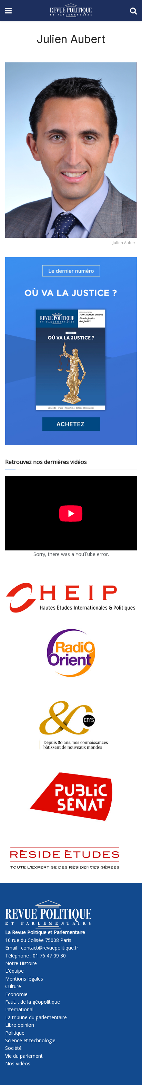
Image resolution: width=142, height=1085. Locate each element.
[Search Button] (133, 10)
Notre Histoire (21, 963)
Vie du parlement (24, 1056)
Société (13, 1048)
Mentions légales (24, 978)
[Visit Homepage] (71, 10)
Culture (13, 986)
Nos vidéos (17, 1063)
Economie (16, 994)
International (19, 1009)
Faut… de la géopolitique (32, 1001)
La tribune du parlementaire (36, 1017)
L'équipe (14, 970)
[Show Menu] (8, 10)
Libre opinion (19, 1025)
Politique (14, 1033)
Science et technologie (30, 1040)
